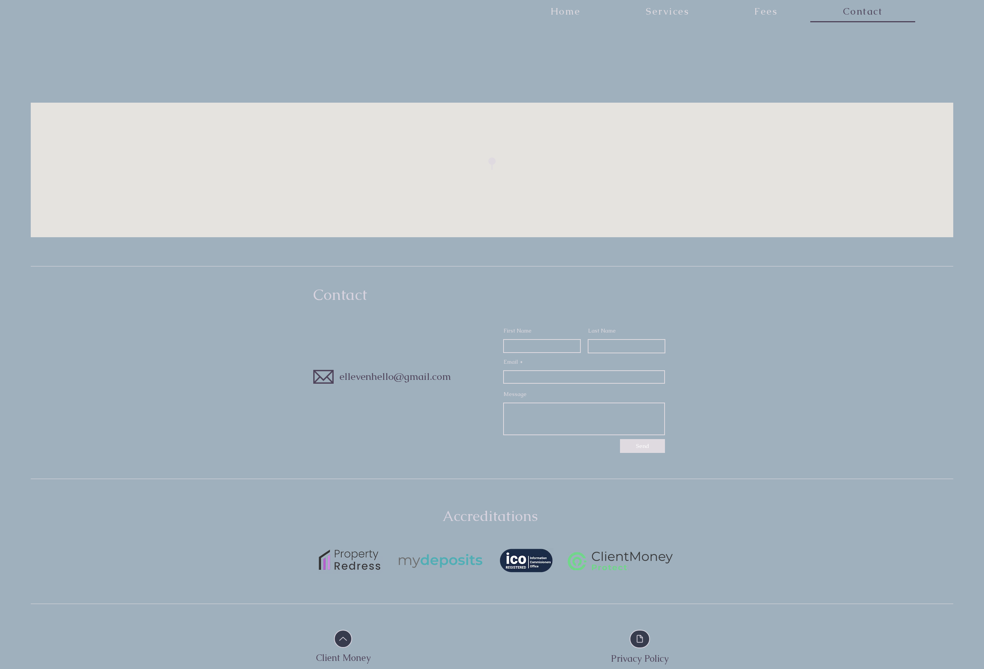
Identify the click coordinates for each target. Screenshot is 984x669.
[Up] (343, 639)
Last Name (602, 330)
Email (511, 361)
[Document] (640, 639)
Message (515, 394)
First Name (518, 330)
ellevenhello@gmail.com (395, 376)
